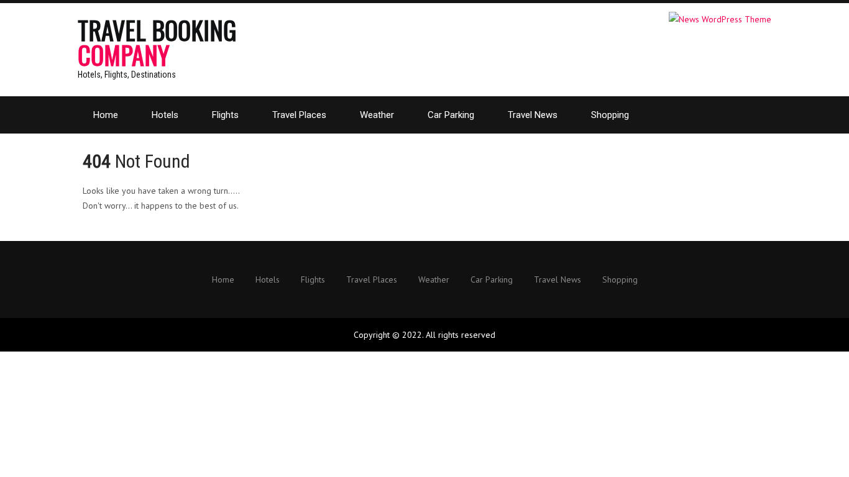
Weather (377, 114)
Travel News (533, 114)
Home (105, 114)
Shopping (610, 114)
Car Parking (451, 114)
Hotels (165, 114)
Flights (225, 114)
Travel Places (299, 114)
